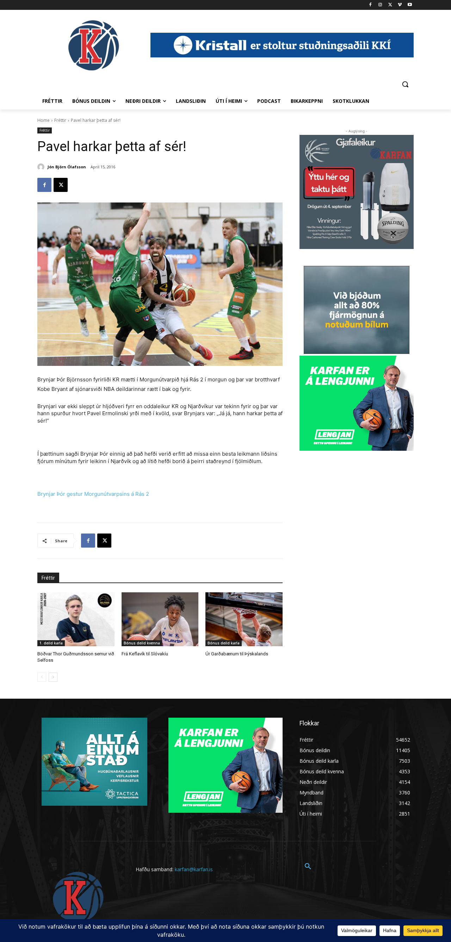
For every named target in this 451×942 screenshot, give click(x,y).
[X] (390, 5)
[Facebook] (370, 5)
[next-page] (53, 677)
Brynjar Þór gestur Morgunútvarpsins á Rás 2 (93, 494)
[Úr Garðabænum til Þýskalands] (244, 619)
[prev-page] (41, 677)
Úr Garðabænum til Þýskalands (236, 653)
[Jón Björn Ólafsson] (42, 166)
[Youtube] (410, 5)
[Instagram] (380, 5)
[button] (405, 84)
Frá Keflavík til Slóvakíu (145, 653)
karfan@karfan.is (194, 869)
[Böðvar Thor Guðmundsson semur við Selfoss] (76, 619)
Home (43, 120)
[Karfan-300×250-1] (356, 403)
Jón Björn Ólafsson (67, 166)
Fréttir (60, 120)
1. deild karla (51, 643)
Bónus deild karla (224, 643)
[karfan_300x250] (94, 762)
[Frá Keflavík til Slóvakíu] (160, 619)
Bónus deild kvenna (142, 643)
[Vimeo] (400, 5)
